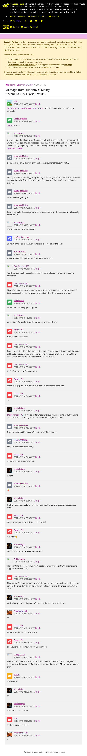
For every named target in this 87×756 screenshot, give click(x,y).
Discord (11, 85)
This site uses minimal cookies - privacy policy (45, 752)
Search (35, 27)
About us (55, 16)
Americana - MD (21, 611)
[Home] (5, 27)
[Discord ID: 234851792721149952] (9, 120)
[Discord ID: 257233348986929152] (9, 302)
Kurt (16, 718)
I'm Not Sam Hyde (21, 237)
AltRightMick (19, 559)
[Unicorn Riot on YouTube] (36, 21)
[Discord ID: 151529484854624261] (9, 253)
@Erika (10, 125)
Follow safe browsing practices (21, 64)
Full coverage (18, 16)
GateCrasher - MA (21, 266)
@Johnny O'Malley (15, 148)
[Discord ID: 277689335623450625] (9, 409)
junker (16, 674)
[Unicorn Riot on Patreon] (41, 21)
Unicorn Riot (17, 4)
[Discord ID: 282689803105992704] (9, 285)
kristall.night (19, 408)
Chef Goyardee (20, 118)
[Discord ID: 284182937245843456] (9, 612)
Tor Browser (46, 67)
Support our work (37, 16)
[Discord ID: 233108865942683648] (9, 103)
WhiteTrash (19, 300)
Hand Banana (19, 251)
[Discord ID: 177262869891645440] (9, 238)
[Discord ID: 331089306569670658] (9, 676)
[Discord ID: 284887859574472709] (9, 331)
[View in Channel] (36, 104)
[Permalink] (39, 104)
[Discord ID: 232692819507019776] (9, 267)
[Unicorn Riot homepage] (5, 6)
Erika (16, 101)
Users (25, 27)
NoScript (68, 64)
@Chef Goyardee (14, 108)
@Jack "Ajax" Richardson (32, 108)
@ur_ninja (16, 21)
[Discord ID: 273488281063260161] (9, 157)
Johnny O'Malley (26, 85)
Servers (15, 27)
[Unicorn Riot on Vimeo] (31, 21)
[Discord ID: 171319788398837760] (9, 134)
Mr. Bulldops (19, 133)
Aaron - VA (18, 330)
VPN (57, 67)
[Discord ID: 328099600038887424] (9, 719)
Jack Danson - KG (21, 283)
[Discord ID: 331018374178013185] (9, 560)
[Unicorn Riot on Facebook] (25, 21)
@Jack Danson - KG (15, 415)
